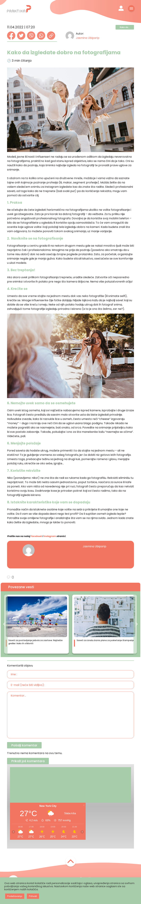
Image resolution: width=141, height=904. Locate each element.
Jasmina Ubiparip (87, 38)
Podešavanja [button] (14, 896)
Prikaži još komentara (28, 761)
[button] (4, 624)
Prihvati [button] (33, 896)
